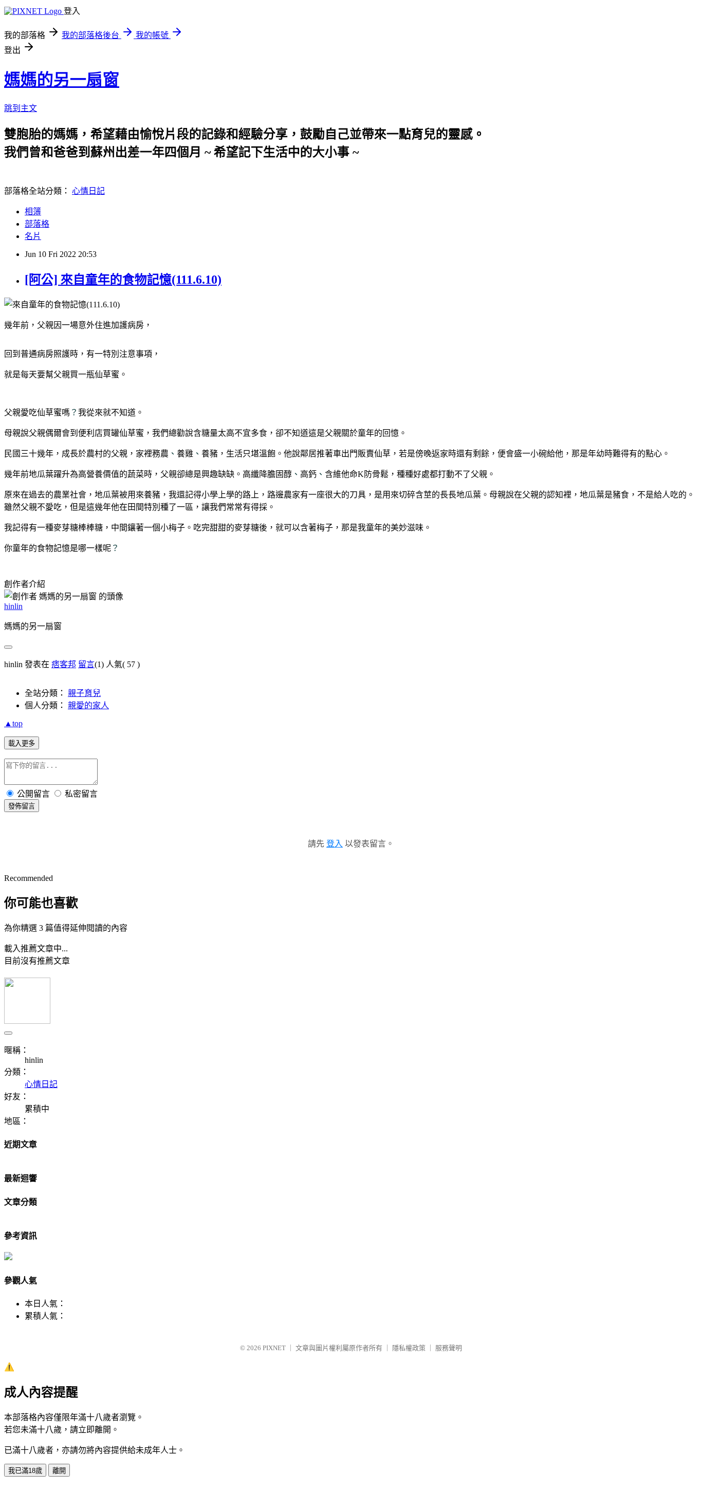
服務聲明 (448, 1348)
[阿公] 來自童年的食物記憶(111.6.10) (123, 279)
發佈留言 (21, 806)
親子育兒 (84, 693)
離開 (59, 1471)
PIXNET (274, 1348)
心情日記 (88, 191)
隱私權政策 (409, 1348)
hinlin (13, 606)
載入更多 (21, 743)
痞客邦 (63, 664)
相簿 (33, 211)
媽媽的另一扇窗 (61, 79)
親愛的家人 (88, 705)
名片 (33, 236)
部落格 (37, 223)
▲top (13, 723)
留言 (86, 664)
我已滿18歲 (25, 1471)
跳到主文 (20, 108)
